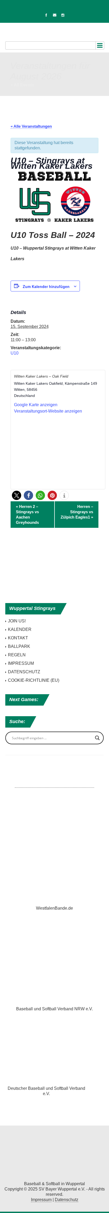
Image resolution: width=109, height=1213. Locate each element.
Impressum (41, 1199)
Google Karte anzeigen (35, 404)
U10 (15, 353)
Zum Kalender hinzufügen (46, 286)
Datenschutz (66, 1199)
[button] (16, 495)
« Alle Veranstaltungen (31, 126)
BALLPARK (19, 646)
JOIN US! (17, 621)
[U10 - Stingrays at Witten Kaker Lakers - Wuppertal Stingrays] (54, 1155)
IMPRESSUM (21, 663)
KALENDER (19, 629)
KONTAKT (18, 638)
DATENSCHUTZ (24, 672)
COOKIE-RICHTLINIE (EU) (33, 680)
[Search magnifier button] (97, 738)
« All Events (22, 85)
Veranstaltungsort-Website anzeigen (48, 411)
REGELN (17, 655)
